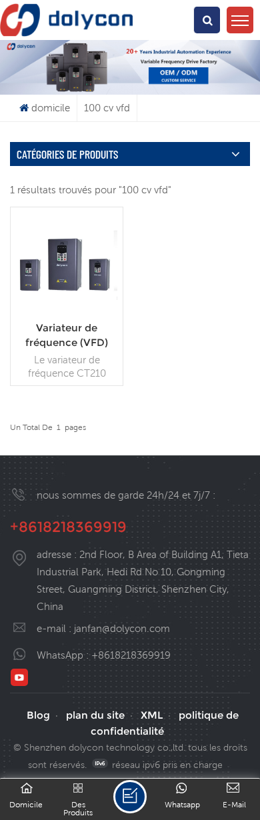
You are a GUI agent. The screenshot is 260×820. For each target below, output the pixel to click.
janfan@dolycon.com (122, 628)
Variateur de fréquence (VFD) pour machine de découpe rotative (66, 335)
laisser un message (130, 796)
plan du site (95, 715)
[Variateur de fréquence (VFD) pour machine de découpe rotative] (66, 310)
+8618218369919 (68, 527)
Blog (38, 715)
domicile (50, 107)
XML (152, 715)
